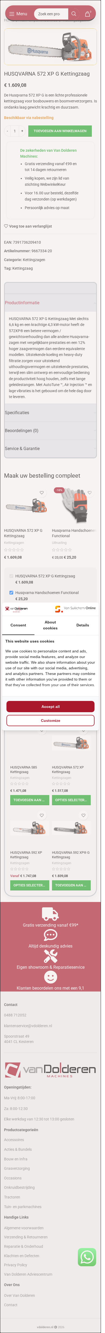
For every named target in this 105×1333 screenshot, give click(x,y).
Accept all (50, 706)
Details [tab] (82, 625)
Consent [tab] (18, 625)
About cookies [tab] (50, 625)
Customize (50, 720)
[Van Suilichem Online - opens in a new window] (75, 609)
